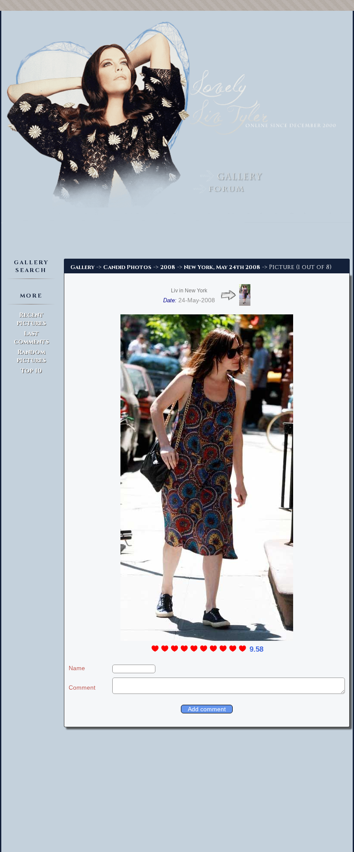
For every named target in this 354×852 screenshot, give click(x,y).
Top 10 (31, 371)
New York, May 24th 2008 (222, 267)
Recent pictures (31, 319)
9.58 (256, 649)
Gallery (82, 267)
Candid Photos (127, 267)
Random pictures (31, 356)
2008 (167, 267)
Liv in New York (189, 291)
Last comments (31, 337)
